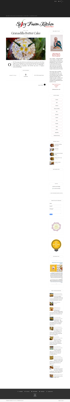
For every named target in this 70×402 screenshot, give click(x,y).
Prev (8, 49)
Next (43, 49)
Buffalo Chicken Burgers (58, 374)
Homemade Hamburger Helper (59, 154)
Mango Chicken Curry (58, 157)
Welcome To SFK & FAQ (10, 15)
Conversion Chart (33, 15)
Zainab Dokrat (41, 75)
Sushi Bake (56, 148)
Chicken (56, 99)
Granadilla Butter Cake (25, 33)
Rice (56, 111)
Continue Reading (26, 70)
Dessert (57, 117)
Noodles (56, 123)
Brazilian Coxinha (57, 162)
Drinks (57, 129)
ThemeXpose (15, 400)
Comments (26, 75)
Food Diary (26, 15)
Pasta (57, 126)
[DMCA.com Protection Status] (35, 396)
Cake (57, 120)
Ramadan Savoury (57, 135)
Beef (57, 102)
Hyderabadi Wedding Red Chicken (58, 145)
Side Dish (56, 114)
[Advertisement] (35, 7)
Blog (25, 30)
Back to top (61, 400)
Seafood (56, 105)
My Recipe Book (19, 15)
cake (27, 30)
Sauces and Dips (57, 108)
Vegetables (57, 132)
